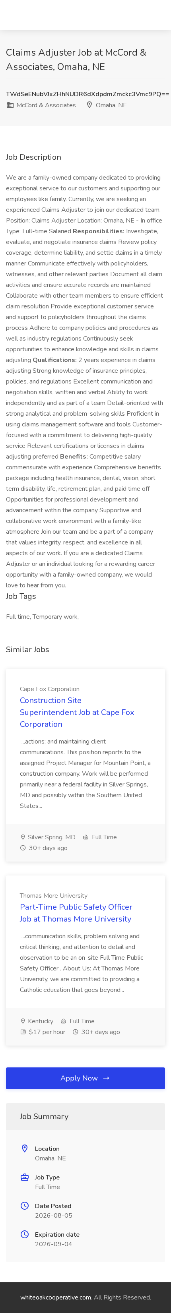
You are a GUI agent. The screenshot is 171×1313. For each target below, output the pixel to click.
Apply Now (80, 1078)
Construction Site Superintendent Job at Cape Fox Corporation (77, 712)
